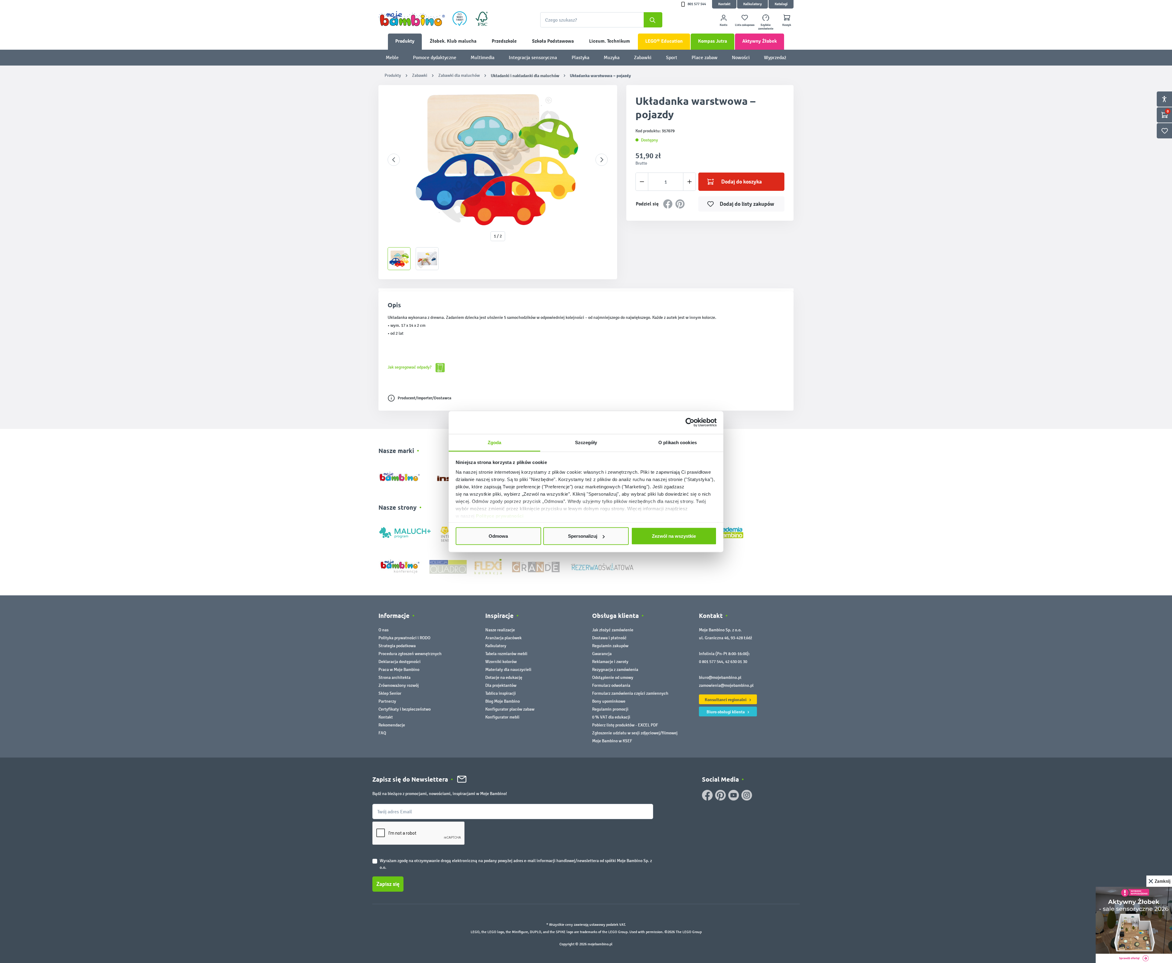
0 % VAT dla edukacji (611, 717)
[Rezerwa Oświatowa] (602, 566)
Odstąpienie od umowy (612, 677)
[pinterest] (720, 795)
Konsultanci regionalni (726, 699)
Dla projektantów (500, 685)
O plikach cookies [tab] (677, 442)
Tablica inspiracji (500, 693)
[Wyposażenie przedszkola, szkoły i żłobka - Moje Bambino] (411, 18)
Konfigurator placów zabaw (509, 709)
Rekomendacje (391, 725)
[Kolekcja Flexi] (488, 566)
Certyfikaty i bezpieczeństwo (404, 709)
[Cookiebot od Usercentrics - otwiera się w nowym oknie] (690, 422)
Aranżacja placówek (503, 637)
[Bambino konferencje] (400, 566)
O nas (383, 630)
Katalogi (781, 4)
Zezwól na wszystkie (674, 536)
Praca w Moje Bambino (398, 669)
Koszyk (786, 25)
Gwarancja (602, 653)
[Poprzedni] (394, 160)
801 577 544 (697, 4)
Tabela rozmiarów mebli (506, 653)
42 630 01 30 (736, 661)
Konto (723, 25)
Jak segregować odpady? (410, 367)
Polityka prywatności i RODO (404, 637)
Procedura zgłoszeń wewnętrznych (410, 653)
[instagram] (746, 795)
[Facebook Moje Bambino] (707, 795)
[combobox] (601, 19)
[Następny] (601, 160)
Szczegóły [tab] (586, 442)
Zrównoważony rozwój (398, 685)
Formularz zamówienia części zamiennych (630, 693)
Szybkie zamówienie (765, 26)
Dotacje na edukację (503, 677)
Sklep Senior (389, 693)
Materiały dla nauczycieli (508, 669)
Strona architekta (394, 677)
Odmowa (498, 536)
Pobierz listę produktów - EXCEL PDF (625, 725)
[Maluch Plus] (405, 532)
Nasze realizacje (500, 630)
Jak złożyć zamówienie (612, 630)
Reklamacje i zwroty (610, 661)
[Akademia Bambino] (728, 532)
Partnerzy (387, 701)
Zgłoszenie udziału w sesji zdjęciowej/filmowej (635, 733)
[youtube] (733, 795)
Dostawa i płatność (609, 637)
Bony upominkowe (608, 701)
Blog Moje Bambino (502, 701)
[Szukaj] (653, 19)
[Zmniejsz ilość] (642, 182)
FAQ (382, 733)
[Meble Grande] (536, 566)
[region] (498, 182)
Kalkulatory (752, 4)
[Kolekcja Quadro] (448, 566)
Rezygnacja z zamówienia (615, 669)
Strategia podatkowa (397, 645)
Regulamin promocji (610, 709)
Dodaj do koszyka (741, 181)
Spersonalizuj (582, 536)
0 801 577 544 (711, 661)
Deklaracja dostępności (399, 661)
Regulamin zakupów (610, 645)
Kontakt (724, 4)
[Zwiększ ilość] (689, 182)
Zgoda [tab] (494, 442)
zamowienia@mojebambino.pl (726, 685)
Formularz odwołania (611, 685)
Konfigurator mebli (502, 717)
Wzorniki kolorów (501, 661)
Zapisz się (388, 884)
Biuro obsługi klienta (726, 712)
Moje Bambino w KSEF (612, 741)
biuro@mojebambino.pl (720, 677)
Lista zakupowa (744, 25)
